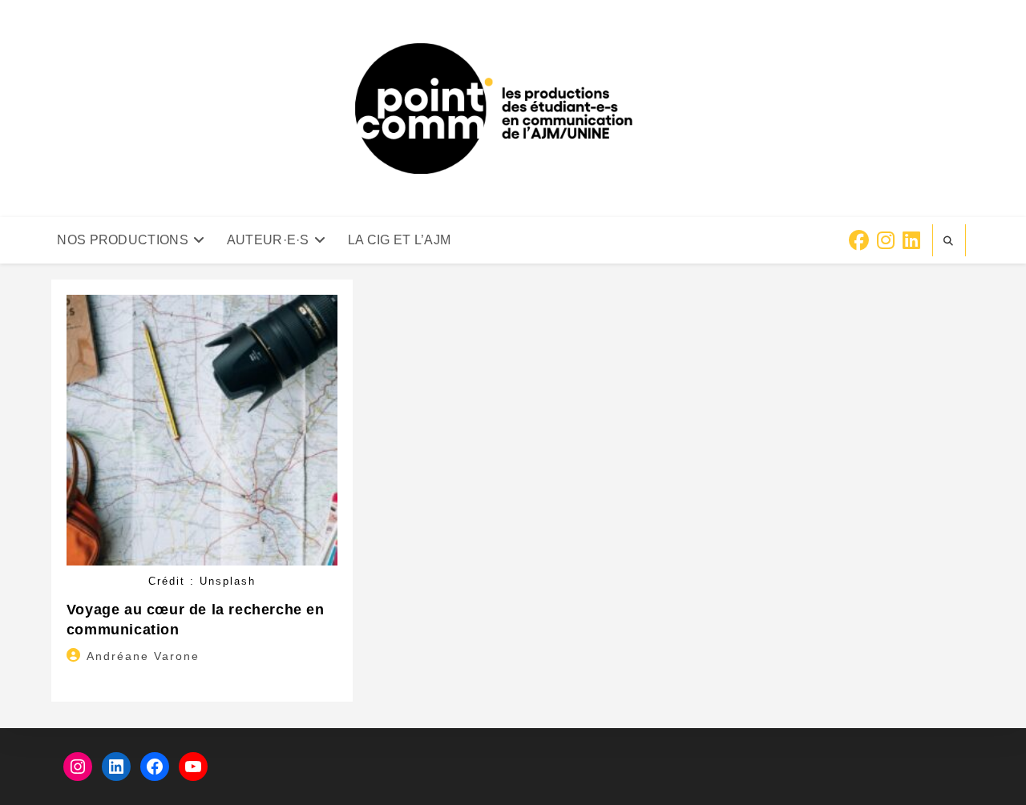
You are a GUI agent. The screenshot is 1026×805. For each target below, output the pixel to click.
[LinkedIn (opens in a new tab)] (911, 241)
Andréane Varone (143, 656)
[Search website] (949, 241)
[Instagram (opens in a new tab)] (886, 241)
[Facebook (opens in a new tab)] (859, 241)
